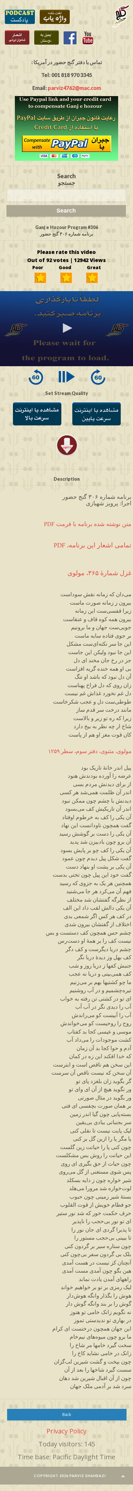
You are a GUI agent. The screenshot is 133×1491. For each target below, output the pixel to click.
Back (66, 1414)
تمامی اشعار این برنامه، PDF (92, 545)
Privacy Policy (66, 1431)
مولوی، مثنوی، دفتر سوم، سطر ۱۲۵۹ (89, 751)
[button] (66, 328)
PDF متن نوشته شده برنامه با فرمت (87, 524)
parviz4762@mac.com (74, 88)
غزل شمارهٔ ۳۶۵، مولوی (99, 572)
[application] (66, 328)
